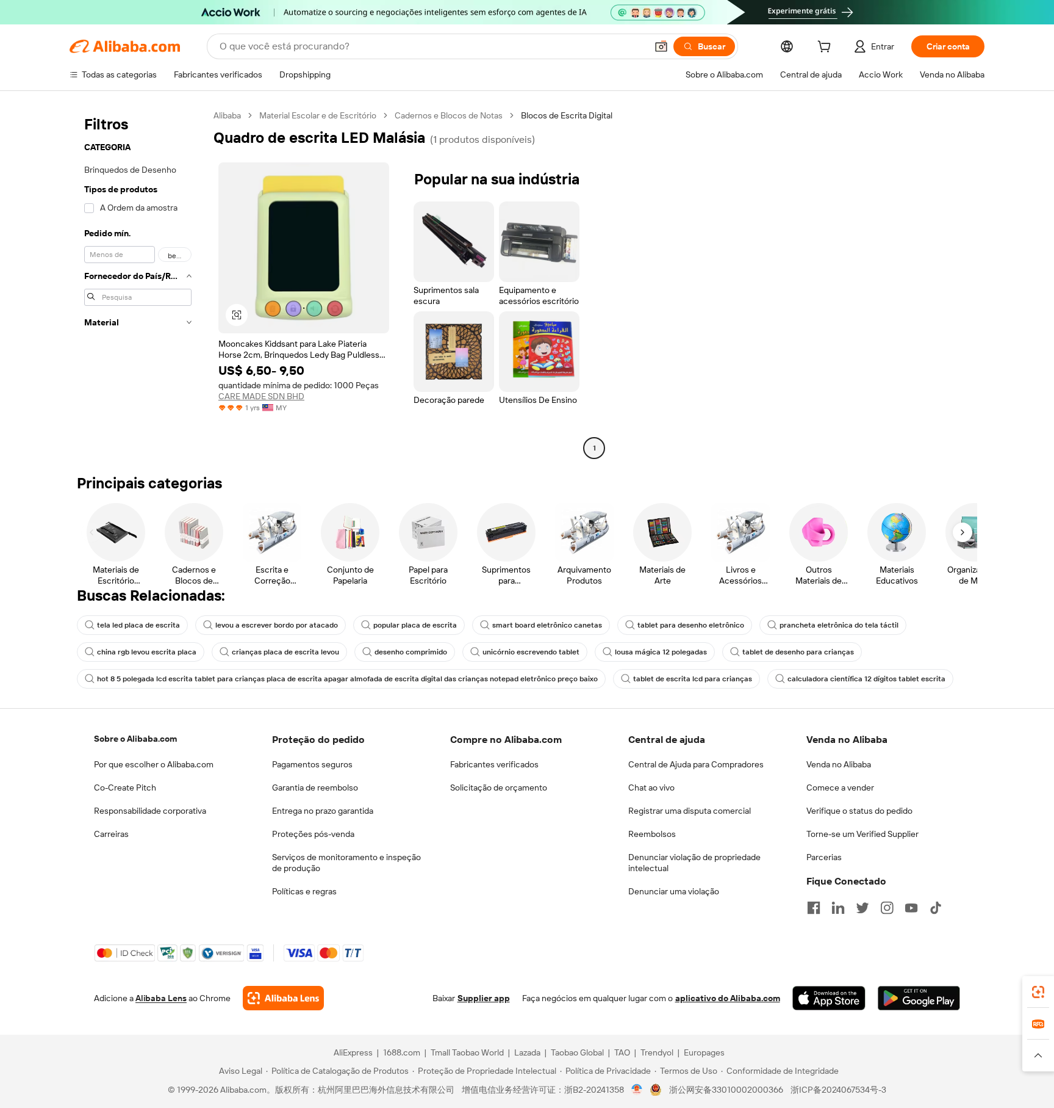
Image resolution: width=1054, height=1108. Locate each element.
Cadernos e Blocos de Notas (449, 115)
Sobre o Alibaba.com (135, 739)
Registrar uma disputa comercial (689, 811)
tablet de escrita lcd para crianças (692, 679)
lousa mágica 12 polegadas (661, 652)
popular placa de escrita (415, 625)
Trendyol (656, 1052)
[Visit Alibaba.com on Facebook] (813, 907)
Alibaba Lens (161, 998)
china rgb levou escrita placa (146, 652)
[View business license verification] (637, 1090)
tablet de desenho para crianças (798, 652)
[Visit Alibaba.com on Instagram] (887, 907)
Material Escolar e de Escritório (317, 115)
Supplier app (483, 998)
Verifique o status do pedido (859, 811)
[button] (661, 46)
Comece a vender (840, 787)
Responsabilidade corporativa (150, 811)
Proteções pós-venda (313, 834)
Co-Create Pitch (125, 787)
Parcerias (824, 857)
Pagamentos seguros (312, 764)
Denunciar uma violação (673, 891)
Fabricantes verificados (494, 764)
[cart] (826, 48)
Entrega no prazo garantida (322, 811)
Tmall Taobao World (467, 1052)
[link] (1038, 992)
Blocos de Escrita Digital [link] (566, 115)
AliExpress (353, 1052)
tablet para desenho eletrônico (690, 625)
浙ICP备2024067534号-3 (838, 1090)
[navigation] (138, 283)
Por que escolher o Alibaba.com (153, 764)
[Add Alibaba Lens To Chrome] (283, 998)
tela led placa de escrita (138, 625)
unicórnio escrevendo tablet (530, 652)
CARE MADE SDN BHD (261, 396)
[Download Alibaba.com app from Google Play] (919, 998)
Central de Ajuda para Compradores (696, 764)
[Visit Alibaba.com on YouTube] (911, 907)
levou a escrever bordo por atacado (276, 625)
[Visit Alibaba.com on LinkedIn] (838, 907)
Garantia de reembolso (315, 787)
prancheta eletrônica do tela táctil (839, 625)
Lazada (527, 1052)
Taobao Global (577, 1052)
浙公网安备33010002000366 (726, 1090)
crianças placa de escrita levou (285, 652)
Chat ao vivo (651, 787)
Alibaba (227, 115)
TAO (622, 1052)
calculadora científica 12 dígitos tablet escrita (866, 679)
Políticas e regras (304, 891)
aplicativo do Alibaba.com (727, 998)
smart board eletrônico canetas (547, 625)
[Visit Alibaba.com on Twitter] (862, 907)
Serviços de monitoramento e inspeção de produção (346, 862)
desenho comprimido (411, 652)
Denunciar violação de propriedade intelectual (694, 862)
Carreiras (111, 834)
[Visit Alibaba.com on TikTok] (935, 907)
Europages (704, 1052)
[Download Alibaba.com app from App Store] (829, 998)
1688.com (401, 1052)
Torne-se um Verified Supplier (862, 834)
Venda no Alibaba (838, 764)
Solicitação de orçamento (498, 787)
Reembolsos (652, 834)
